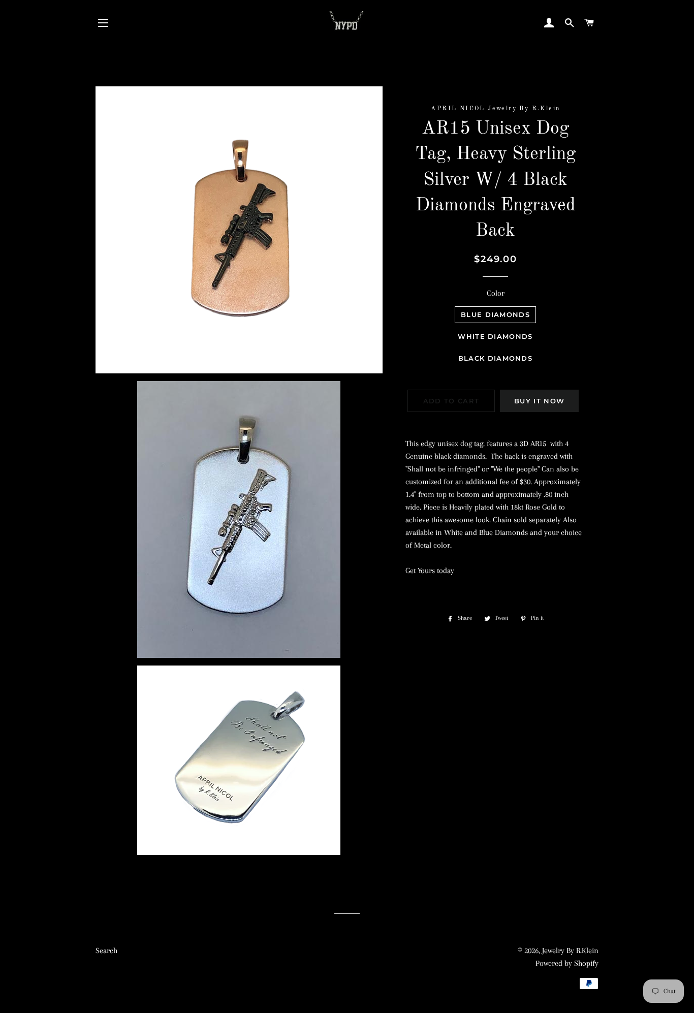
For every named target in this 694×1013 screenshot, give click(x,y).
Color (495, 293)
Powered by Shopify (566, 963)
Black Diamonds (495, 358)
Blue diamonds (495, 314)
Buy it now (539, 401)
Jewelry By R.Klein (570, 950)
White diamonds (495, 336)
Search (106, 950)
